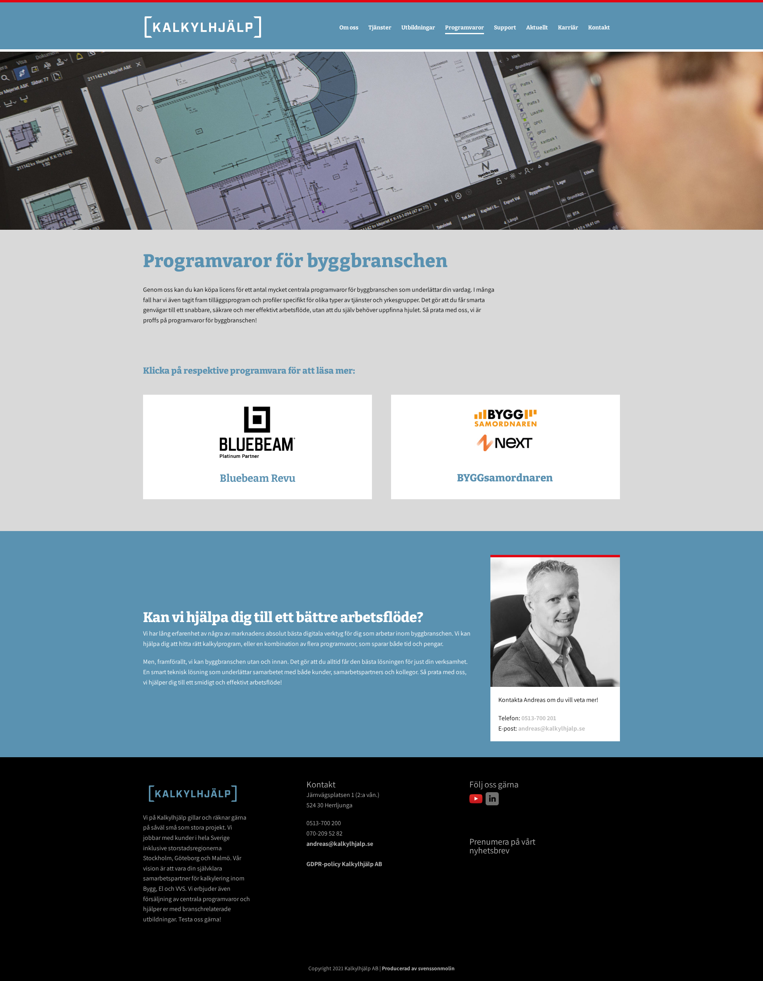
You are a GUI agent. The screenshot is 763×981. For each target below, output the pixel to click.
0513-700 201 (538, 718)
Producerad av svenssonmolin (418, 968)
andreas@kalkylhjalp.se (551, 728)
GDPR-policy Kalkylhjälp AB (344, 864)
